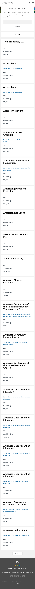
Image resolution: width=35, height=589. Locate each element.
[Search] (30, 3)
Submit (17, 26)
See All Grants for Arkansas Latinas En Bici (16, 535)
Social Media (30, 572)
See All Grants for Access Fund (12, 68)
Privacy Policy (23, 582)
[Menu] (33, 3)
